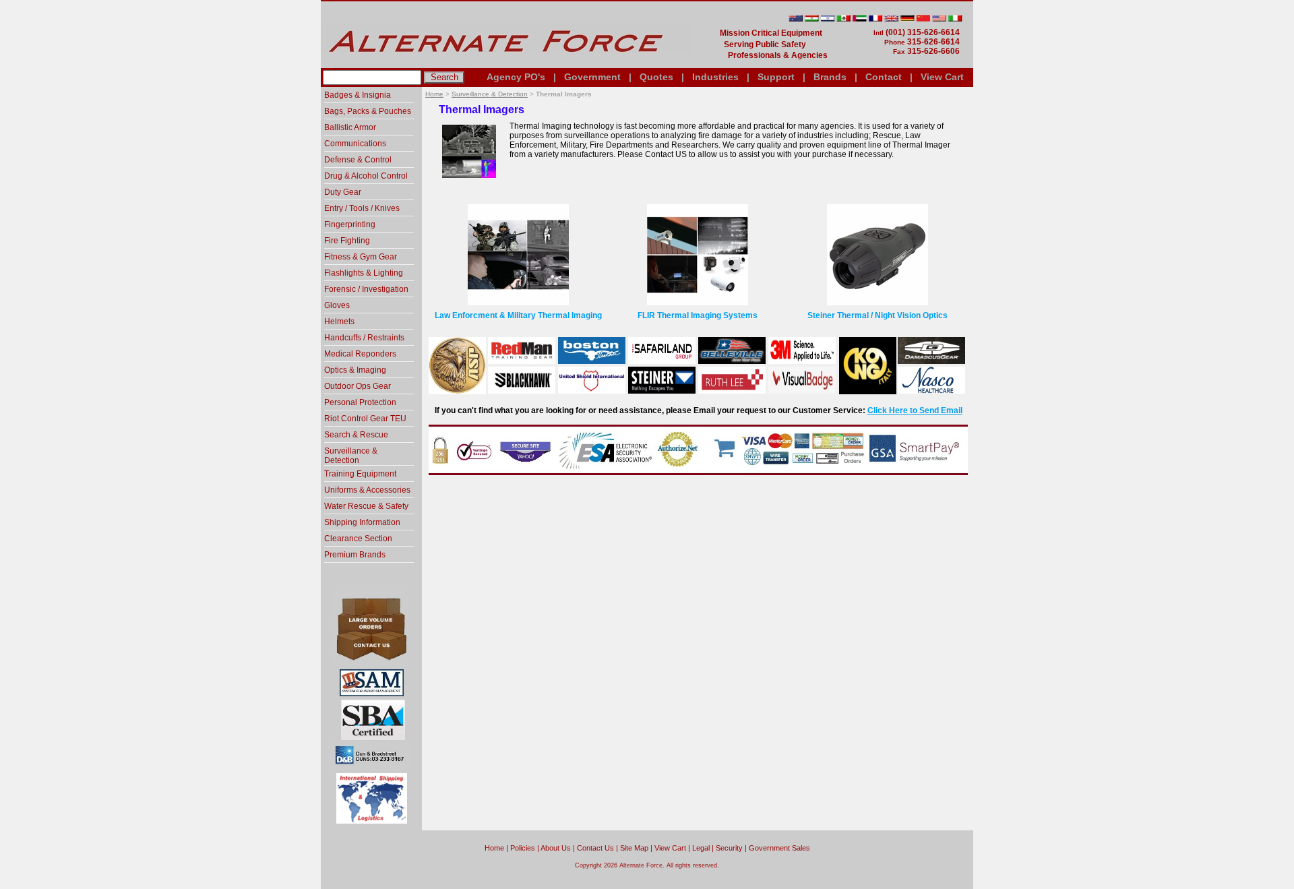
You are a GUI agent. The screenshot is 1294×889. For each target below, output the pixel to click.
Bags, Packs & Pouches (367, 111)
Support (776, 76)
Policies (522, 848)
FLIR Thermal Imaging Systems (698, 315)
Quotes (656, 76)
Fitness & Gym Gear (360, 257)
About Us (556, 848)
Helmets (339, 321)
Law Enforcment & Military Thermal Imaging (518, 315)
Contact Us (595, 848)
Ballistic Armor (350, 127)
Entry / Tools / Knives (362, 208)
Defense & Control (358, 159)
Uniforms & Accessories (367, 490)
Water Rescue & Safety (366, 506)
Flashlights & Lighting (363, 273)
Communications (355, 143)
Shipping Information (362, 522)
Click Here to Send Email (914, 410)
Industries (715, 76)
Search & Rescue (356, 434)
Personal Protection (360, 402)
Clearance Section (358, 538)
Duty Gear (342, 192)
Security (729, 848)
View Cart (942, 76)
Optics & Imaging (355, 370)
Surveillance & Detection (490, 94)
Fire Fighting (347, 240)
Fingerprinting (349, 224)
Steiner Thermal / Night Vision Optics (877, 315)
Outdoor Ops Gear (357, 386)
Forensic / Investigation (366, 289)
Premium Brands (355, 554)
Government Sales (779, 848)
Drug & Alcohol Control (366, 176)
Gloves (337, 305)
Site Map (634, 848)
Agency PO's (516, 76)
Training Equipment (360, 474)
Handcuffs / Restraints (364, 337)
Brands (829, 76)
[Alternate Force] (506, 62)
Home (434, 94)
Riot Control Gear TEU (365, 418)
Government (592, 76)
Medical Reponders (360, 354)
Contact (883, 76)
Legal (701, 848)
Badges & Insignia (357, 95)
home (494, 848)
